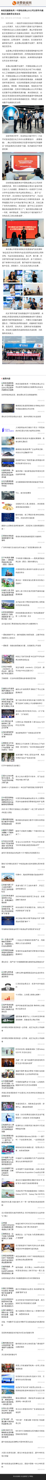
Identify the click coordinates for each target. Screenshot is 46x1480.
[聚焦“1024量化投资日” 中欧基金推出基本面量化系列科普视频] (23, 866)
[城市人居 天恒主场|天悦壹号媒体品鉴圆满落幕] (23, 593)
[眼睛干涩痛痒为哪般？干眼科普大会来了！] (23, 833)
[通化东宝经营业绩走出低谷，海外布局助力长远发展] (23, 419)
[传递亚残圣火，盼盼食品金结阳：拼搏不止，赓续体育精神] (23, 1106)
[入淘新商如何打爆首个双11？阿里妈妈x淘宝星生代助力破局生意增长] (23, 430)
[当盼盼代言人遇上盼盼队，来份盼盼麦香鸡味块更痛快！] (23, 506)
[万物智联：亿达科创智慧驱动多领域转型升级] (23, 680)
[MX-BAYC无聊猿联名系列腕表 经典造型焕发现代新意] (23, 1433)
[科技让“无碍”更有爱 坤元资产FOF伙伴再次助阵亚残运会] (23, 659)
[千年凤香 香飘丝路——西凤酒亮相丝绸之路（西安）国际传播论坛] (23, 560)
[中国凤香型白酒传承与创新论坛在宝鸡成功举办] (23, 571)
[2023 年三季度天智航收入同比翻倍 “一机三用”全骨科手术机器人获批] (23, 811)
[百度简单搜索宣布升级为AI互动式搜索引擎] (23, 1335)
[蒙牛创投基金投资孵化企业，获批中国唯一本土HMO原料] (23, 1466)
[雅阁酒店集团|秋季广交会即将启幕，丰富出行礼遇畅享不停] (23, 451)
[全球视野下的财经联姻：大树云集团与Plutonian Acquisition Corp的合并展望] (23, 1171)
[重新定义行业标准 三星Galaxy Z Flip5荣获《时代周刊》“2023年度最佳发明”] (23, 746)
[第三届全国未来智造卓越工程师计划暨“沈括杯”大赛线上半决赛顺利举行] (23, 702)
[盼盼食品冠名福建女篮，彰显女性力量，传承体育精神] (23, 1149)
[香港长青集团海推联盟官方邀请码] (23, 539)
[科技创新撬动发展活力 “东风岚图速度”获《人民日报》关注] (23, 615)
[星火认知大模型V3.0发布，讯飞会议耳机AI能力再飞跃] (23, 779)
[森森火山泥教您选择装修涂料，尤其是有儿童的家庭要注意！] (23, 528)
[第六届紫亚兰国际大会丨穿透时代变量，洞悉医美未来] (23, 1313)
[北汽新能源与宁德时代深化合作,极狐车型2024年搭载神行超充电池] (23, 1248)
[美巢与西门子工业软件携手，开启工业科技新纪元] (23, 888)
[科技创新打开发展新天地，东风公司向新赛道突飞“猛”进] (23, 910)
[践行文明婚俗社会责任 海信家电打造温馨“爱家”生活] (23, 1291)
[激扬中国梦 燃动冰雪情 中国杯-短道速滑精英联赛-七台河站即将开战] (23, 1073)
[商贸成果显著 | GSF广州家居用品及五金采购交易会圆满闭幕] (23, 1259)
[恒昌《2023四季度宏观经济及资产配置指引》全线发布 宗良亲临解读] (23, 1117)
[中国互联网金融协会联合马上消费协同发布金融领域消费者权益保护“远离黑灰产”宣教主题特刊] (23, 800)
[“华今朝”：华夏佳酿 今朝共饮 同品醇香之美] (23, 1422)
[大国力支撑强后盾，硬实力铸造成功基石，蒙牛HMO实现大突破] (23, 1455)
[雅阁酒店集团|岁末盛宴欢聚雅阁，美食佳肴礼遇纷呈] (23, 441)
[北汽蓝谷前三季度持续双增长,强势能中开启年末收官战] (23, 604)
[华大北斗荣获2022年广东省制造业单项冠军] (23, 1411)
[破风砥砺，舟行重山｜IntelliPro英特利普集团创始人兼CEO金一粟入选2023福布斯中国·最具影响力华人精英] (23, 1269)
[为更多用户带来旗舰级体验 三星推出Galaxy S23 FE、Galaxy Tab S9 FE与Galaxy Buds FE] (23, 1193)
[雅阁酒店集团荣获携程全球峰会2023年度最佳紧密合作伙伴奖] (23, 408)
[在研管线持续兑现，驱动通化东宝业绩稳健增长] (23, 397)
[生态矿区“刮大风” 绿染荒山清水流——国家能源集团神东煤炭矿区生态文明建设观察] (23, 1389)
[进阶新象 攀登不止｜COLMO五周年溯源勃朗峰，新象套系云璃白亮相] (23, 1019)
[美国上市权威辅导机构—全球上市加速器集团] (23, 1368)
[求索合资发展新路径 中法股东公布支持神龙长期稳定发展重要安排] (23, 1095)
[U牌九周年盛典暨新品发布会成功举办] (23, 975)
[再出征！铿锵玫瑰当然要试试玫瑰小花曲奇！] (23, 582)
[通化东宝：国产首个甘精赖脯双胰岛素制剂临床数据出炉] (23, 964)
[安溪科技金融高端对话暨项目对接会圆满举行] (23, 953)
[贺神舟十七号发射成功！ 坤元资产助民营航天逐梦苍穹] (23, 790)
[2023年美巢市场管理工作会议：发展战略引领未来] (23, 899)
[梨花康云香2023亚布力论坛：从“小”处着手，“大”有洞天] (23, 713)
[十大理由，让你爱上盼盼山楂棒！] (23, 997)
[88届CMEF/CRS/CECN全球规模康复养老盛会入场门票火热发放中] (23, 1226)
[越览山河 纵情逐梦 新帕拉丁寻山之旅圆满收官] (23, 691)
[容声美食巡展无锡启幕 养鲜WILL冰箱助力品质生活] (23, 1008)
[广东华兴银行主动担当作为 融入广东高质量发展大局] (23, 550)
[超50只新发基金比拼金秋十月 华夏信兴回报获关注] (23, 855)
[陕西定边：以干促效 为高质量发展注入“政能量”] (23, 1237)
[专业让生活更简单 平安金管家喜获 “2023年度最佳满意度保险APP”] (23, 844)
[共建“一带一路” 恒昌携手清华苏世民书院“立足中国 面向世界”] (23, 1062)
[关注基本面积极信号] (23, 1357)
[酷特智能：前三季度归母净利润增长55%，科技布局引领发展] (23, 517)
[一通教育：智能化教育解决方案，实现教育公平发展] (23, 648)
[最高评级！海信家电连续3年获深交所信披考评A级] (23, 473)
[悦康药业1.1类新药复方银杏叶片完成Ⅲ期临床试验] (23, 1128)
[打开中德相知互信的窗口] (23, 768)
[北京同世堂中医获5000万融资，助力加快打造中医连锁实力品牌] (23, 1302)
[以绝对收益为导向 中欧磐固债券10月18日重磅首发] (23, 1280)
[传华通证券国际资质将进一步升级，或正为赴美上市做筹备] (23, 1029)
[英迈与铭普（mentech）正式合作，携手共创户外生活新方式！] (23, 670)
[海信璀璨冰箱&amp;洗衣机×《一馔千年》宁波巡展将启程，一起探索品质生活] (23, 1139)
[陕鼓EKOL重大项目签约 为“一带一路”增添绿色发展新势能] (23, 1204)
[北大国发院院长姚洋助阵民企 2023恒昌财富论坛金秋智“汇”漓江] (23, 1215)
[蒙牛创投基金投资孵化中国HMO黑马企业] (23, 1444)
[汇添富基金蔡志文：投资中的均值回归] (23, 986)
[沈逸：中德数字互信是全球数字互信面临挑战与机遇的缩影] (23, 1324)
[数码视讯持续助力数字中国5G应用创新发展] (23, 822)
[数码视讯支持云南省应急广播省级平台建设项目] (23, 1346)
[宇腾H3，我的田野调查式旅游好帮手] (23, 877)
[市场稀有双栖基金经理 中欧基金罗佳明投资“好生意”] (23, 931)
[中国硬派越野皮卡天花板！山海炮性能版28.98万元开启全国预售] (23, 1084)
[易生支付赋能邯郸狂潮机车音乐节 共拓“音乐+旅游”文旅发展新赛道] (23, 1182)
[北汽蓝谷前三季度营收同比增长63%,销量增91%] (23, 626)
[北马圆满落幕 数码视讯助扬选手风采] (23, 484)
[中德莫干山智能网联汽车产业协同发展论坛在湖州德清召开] (23, 1160)
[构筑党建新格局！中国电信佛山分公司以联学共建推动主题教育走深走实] (23, 386)
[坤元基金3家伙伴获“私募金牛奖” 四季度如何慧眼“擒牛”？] (23, 920)
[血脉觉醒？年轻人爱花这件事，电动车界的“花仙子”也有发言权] (23, 757)
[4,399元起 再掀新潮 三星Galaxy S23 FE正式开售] (23, 724)
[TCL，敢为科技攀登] (23, 495)
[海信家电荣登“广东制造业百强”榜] (23, 735)
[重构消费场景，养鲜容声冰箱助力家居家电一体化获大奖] (23, 1400)
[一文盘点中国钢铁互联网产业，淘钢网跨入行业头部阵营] (23, 942)
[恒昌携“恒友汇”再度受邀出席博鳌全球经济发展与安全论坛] (23, 462)
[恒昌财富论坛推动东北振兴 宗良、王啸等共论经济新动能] (23, 1379)
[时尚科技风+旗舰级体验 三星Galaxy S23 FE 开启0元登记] (23, 1051)
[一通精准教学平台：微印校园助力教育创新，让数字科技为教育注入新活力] (23, 637)
